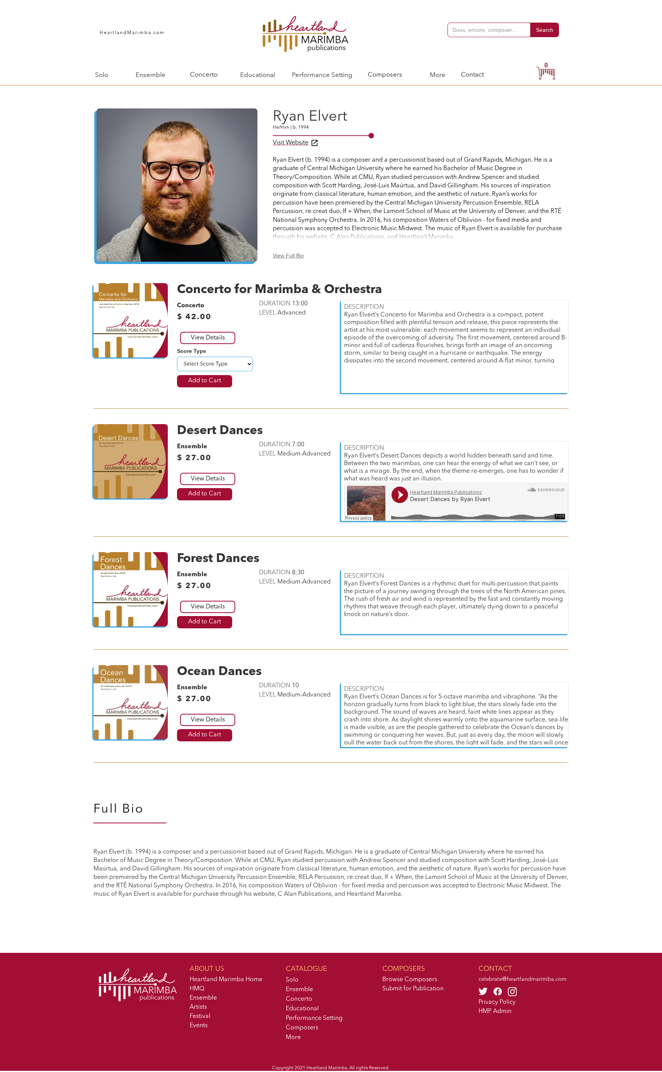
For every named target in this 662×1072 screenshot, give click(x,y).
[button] (101, 74)
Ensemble (203, 998)
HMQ (197, 989)
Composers (385, 75)
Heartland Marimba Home (226, 980)
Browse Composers (409, 980)
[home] (306, 33)
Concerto (204, 75)
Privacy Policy (497, 1002)
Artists (198, 1007)
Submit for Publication (413, 989)
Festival (200, 1016)
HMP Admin (494, 1011)
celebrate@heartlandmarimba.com (522, 979)
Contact (472, 75)
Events (199, 1026)
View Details (208, 338)
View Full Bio (288, 255)
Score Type (191, 351)
